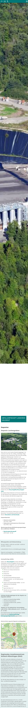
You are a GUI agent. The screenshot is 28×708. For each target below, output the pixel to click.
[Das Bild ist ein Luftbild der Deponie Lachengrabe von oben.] (14, 441)
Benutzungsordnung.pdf (10, 531)
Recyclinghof (10, 561)
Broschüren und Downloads (12, 514)
